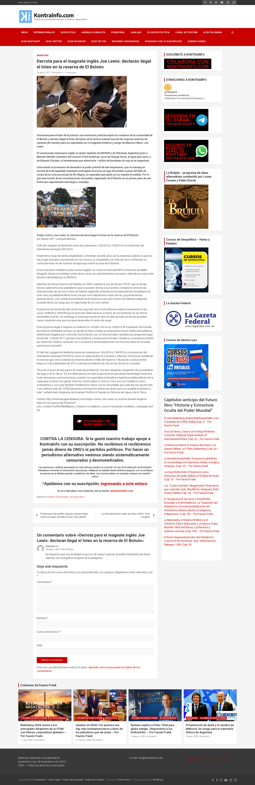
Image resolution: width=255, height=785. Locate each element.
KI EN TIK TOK (98, 41)
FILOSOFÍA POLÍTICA (158, 32)
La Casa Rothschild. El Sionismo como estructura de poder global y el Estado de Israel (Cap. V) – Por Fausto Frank (191, 475)
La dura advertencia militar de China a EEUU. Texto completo (126, 515)
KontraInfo (57, 72)
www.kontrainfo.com (121, 490)
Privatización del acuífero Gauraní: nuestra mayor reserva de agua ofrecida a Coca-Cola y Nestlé (64, 515)
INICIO (24, 32)
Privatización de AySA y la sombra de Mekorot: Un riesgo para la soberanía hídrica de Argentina (210, 728)
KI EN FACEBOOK (77, 41)
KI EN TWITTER (54, 41)
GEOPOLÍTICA (68, 32)
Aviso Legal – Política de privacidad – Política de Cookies (76, 779)
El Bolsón (50, 497)
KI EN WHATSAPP (30, 41)
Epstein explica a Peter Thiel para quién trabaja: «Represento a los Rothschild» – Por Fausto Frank (152, 728)
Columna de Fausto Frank (34, 718)
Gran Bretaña (62, 497)
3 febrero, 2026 (138, 736)
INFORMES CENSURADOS (125, 41)
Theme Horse (123, 779)
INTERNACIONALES (44, 32)
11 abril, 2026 (27, 740)
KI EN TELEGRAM (212, 32)
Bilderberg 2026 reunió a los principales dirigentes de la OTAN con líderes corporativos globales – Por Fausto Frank (43, 730)
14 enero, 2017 (44, 72)
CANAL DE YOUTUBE (186, 32)
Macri (81, 497)
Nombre (42, 618)
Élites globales (58, 718)
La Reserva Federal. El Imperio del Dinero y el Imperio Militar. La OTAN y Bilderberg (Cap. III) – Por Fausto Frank (191, 448)
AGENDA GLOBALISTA (93, 32)
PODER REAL (118, 32)
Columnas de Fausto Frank (38, 685)
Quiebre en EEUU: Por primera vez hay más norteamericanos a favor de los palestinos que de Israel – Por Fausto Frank (99, 730)
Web (39, 645)
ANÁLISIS (136, 32)
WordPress (158, 779)
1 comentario (70, 72)
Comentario (44, 582)
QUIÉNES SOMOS (197, 41)
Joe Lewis (73, 497)
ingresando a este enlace (124, 483)
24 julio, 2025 (192, 736)
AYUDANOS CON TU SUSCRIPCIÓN (163, 41)
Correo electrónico (48, 631)
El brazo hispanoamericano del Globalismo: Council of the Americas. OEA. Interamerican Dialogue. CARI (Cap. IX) (190, 541)
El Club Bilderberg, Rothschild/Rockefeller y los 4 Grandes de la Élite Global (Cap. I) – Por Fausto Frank (191, 422)
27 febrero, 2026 (83, 740)
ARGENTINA (42, 55)
